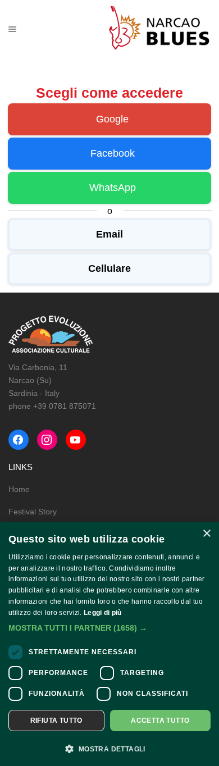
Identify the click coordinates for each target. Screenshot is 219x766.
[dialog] (109, 644)
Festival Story (32, 511)
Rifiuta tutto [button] (56, 720)
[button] (109, 627)
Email (109, 234)
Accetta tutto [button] (160, 720)
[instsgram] (47, 440)
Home (19, 489)
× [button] (206, 534)
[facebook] (18, 440)
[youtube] (76, 440)
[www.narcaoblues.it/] (159, 29)
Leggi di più (103, 613)
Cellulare (109, 268)
